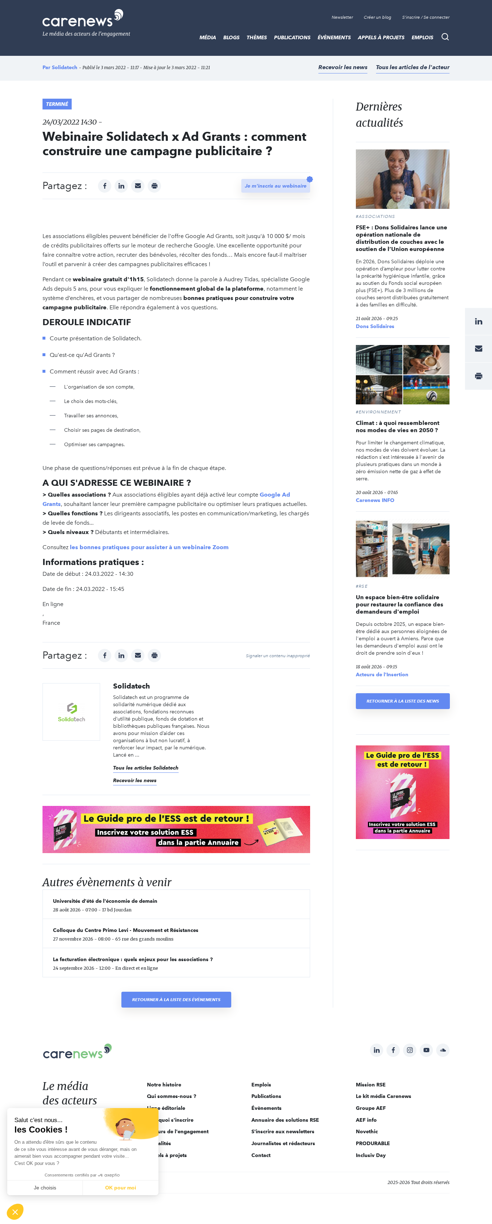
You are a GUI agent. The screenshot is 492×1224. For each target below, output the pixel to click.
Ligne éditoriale (166, 1108)
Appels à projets (381, 37)
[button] (15, 1211)
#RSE (362, 586)
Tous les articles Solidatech (146, 768)
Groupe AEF (371, 1108)
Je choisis (45, 1188)
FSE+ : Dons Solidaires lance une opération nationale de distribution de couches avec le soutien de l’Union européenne (401, 238)
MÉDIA (208, 37)
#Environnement (378, 412)
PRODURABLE (373, 1143)
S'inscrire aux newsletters (282, 1131)
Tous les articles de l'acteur (412, 67)
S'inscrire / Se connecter (425, 17)
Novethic (367, 1131)
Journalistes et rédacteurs (283, 1143)
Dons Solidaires (375, 326)
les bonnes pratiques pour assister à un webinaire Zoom (149, 547)
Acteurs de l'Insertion (382, 674)
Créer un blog (378, 17)
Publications (292, 37)
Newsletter (342, 17)
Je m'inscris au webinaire (276, 186)
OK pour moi (120, 1188)
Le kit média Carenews (383, 1096)
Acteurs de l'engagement (178, 1131)
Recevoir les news (342, 67)
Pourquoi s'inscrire (170, 1120)
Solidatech (64, 67)
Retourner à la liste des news (403, 701)
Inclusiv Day (371, 1155)
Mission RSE (371, 1085)
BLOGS (231, 37)
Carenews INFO (375, 500)
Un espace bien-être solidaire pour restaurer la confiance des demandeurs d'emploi (399, 604)
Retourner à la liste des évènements (176, 999)
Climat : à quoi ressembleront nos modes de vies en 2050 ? (397, 427)
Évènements (334, 37)
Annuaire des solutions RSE (285, 1120)
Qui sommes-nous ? (171, 1096)
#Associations (375, 216)
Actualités (159, 1143)
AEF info (366, 1120)
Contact (260, 1155)
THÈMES (257, 37)
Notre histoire (164, 1085)
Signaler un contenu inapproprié (278, 655)
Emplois (422, 37)
